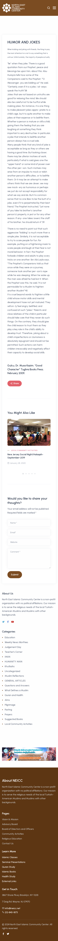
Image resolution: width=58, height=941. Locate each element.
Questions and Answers (17, 685)
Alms (7, 700)
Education (10, 637)
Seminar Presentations (13, 862)
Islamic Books (9, 871)
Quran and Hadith (14, 695)
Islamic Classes (10, 857)
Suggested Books (14, 719)
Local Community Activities (24, 450)
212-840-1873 (11, 912)
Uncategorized (12, 671)
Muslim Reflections (14, 676)
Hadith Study (8, 876)
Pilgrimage (10, 704)
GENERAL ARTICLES (15, 680)
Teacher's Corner (13, 652)
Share (16, 383)
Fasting (8, 709)
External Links (9, 881)
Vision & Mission (10, 819)
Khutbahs (10, 666)
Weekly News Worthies (16, 642)
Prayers (8, 714)
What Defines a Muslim (16, 690)
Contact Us (7, 843)
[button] (23, 473)
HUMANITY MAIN (13, 661)
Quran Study (8, 867)
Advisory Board (10, 824)
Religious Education (12, 838)
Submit (14, 574)
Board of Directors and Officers (18, 829)
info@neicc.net (12, 908)
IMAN (7, 656)
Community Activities (13, 833)
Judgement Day (13, 647)
